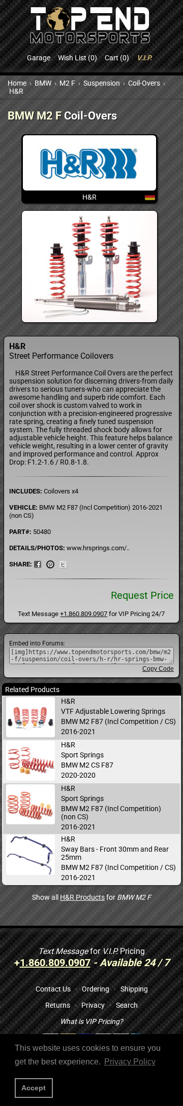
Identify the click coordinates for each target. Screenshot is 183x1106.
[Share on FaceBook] (38, 564)
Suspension (101, 83)
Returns (57, 1005)
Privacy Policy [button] (130, 1061)
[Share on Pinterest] (50, 564)
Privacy (93, 1005)
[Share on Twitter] (63, 564)
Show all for (91, 897)
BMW (43, 83)
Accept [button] (33, 1088)
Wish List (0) (77, 58)
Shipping (134, 989)
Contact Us (53, 989)
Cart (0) (117, 58)
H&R (16, 91)
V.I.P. (144, 58)
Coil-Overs (144, 83)
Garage (38, 58)
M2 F (67, 83)
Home (17, 83)
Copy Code (158, 668)
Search (127, 1005)
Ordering (95, 989)
